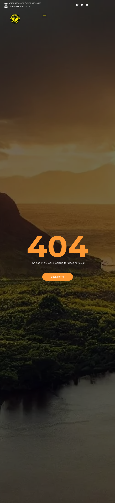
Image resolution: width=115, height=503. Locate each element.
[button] (44, 15)
